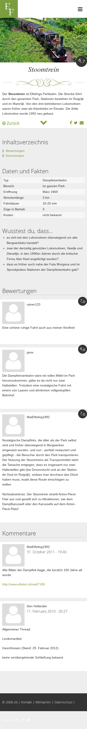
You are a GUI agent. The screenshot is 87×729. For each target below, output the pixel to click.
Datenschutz (63, 702)
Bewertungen (15, 151)
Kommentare (15, 155)
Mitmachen (43, 702)
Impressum (10, 720)
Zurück (12, 123)
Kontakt (26, 702)
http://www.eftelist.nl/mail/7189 (23, 584)
